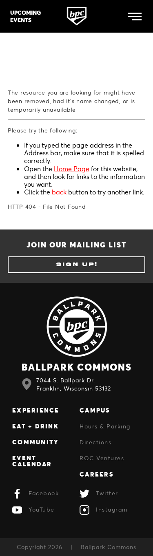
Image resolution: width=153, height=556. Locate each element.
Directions (95, 442)
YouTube (42, 510)
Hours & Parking (105, 426)
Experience (36, 410)
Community (35, 442)
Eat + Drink (35, 426)
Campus (95, 410)
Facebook (44, 493)
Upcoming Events (25, 16)
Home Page (71, 168)
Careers (96, 474)
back (59, 192)
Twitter (107, 493)
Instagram (112, 510)
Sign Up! (77, 264)
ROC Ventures (102, 458)
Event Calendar (32, 461)
